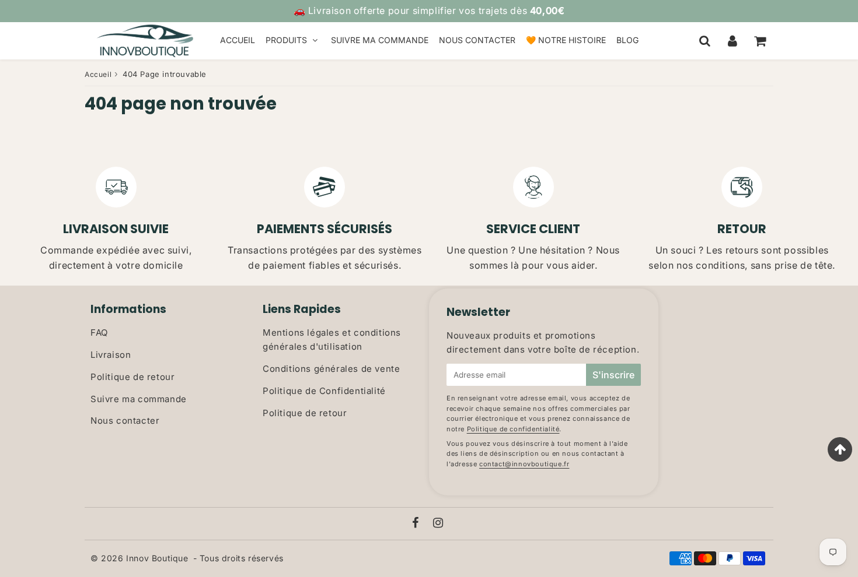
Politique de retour (132, 376)
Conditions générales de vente (331, 368)
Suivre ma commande (379, 40)
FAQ (99, 332)
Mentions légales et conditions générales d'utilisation (332, 339)
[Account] (732, 41)
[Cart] (760, 41)
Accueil (237, 40)
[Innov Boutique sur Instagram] (438, 523)
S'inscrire (613, 375)
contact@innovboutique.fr (524, 464)
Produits (286, 40)
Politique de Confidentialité (324, 390)
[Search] (705, 41)
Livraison (110, 354)
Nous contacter (477, 40)
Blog (627, 40)
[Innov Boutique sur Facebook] (417, 523)
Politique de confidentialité (513, 429)
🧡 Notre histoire (566, 40)
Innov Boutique (157, 558)
